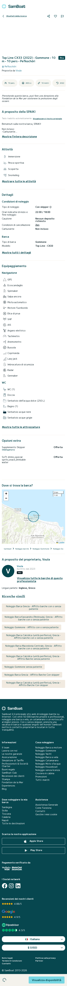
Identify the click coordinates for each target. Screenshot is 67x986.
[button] (6, 493)
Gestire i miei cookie (46, 814)
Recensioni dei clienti (13, 776)
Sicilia (5, 810)
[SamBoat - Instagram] (11, 885)
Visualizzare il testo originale (47, 118)
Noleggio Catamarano (47, 760)
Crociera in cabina (44, 773)
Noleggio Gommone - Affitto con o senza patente (32, 627)
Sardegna (7, 807)
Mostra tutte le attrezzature (21, 427)
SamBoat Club (9, 772)
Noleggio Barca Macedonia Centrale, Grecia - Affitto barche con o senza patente (33, 647)
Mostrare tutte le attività (19, 181)
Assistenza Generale (46, 804)
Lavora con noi (9, 750)
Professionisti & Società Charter (15, 765)
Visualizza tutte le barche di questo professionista (40, 580)
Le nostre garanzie (12, 754)
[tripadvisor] (11, 925)
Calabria (6, 817)
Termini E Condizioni (12, 961)
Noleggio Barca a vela (46, 757)
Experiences (8, 785)
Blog (4, 789)
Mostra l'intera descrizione (19, 136)
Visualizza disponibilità (46, 980)
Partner (39, 961)
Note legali (7, 958)
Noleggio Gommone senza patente (23, 666)
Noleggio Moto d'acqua (47, 763)
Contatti (40, 811)
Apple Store (36, 840)
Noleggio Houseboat (46, 766)
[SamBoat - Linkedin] (18, 885)
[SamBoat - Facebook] (4, 885)
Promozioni (41, 776)
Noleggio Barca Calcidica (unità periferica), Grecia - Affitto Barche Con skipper (33, 684)
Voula (19, 70)
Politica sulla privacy (45, 958)
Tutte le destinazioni (13, 823)
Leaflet (61, 542)
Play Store (36, 850)
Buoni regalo (8, 769)
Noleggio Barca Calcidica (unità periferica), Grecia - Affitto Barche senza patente (33, 657)
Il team (5, 747)
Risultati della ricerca (16, 15)
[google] (8, 912)
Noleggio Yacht (43, 754)
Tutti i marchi (42, 780)
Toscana (6, 813)
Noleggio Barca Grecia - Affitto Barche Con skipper (32, 674)
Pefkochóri (10, 66)
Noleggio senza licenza (47, 770)
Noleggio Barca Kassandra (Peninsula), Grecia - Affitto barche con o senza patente (33, 618)
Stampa (6, 779)
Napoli (5, 820)
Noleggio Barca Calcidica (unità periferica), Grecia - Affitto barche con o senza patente (33, 636)
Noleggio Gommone (45, 750)
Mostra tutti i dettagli (16, 252)
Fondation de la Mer (12, 782)
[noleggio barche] (13, 6)
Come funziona (43, 808)
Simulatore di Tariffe (13, 760)
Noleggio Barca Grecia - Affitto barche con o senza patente (33, 607)
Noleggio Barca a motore (48, 747)
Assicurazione (9, 757)
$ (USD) (32, 947)
